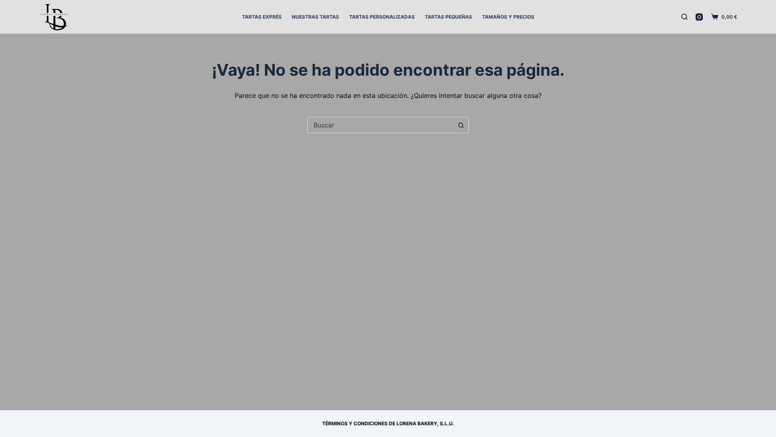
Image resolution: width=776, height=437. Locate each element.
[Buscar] (684, 17)
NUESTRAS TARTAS (315, 17)
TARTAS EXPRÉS (262, 17)
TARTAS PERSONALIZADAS (382, 17)
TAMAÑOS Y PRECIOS (508, 17)
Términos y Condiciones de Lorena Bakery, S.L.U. (388, 423)
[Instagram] (699, 17)
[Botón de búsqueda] (460, 125)
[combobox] (380, 125)
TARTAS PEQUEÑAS (448, 17)
